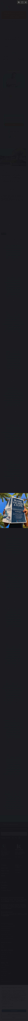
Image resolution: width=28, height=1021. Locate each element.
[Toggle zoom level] (19, 2)
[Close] (25, 2)
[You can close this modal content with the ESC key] (14, 510)
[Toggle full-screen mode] (22, 2)
